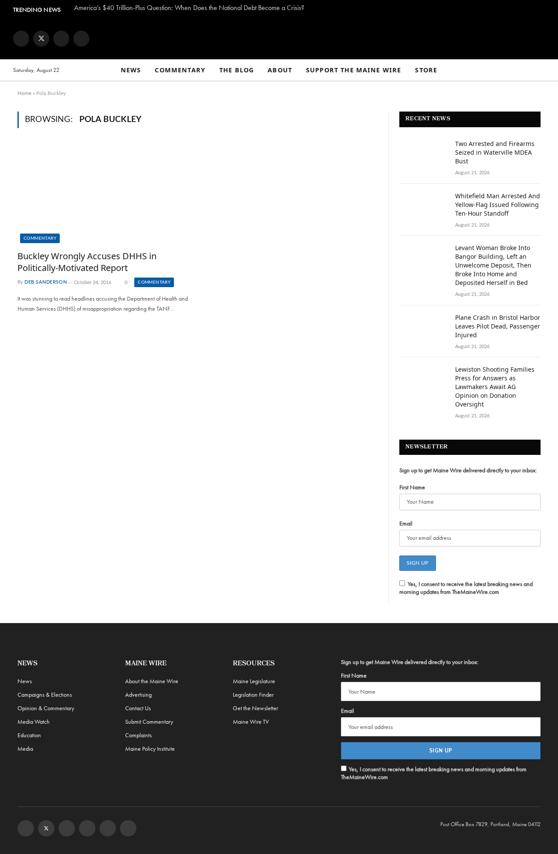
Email (405, 523)
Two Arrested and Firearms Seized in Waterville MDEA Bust (494, 152)
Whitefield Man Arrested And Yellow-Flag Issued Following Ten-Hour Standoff (497, 204)
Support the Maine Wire (353, 70)
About (280, 70)
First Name (412, 487)
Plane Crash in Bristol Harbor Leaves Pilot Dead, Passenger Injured (497, 326)
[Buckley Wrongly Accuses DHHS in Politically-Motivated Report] (104, 194)
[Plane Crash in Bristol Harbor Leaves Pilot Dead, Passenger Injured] (423, 329)
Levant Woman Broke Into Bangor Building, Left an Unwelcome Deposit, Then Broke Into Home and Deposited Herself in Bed (493, 265)
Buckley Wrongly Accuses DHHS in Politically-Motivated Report (87, 262)
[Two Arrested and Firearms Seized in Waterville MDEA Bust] (423, 155)
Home (24, 93)
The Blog (236, 70)
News (131, 70)
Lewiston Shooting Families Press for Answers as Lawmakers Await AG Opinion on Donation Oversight (494, 386)
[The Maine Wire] (279, 38)
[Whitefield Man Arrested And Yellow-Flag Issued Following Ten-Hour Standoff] (423, 207)
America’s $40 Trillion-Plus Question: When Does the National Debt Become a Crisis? (189, 7)
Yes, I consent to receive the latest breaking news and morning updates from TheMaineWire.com (466, 588)
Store (426, 70)
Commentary (180, 70)
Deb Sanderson (45, 282)
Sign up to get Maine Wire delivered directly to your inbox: (468, 470)
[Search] (541, 70)
